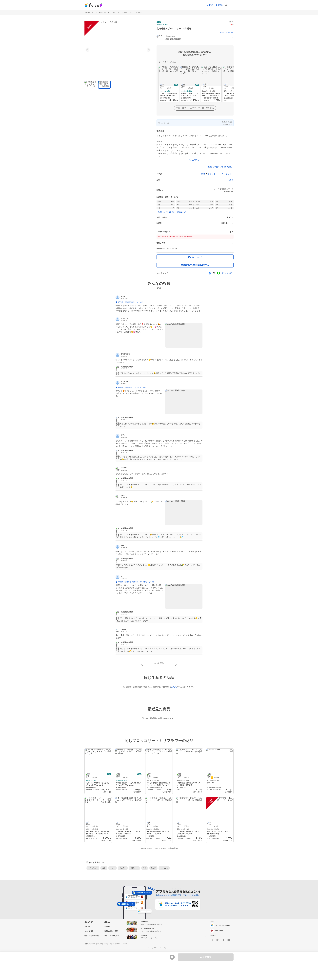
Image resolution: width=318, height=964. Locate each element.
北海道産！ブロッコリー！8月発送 (132, 12)
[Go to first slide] (148, 50)
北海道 (231, 180)
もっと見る (159, 663)
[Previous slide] (87, 50)
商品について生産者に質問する (195, 265)
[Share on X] (214, 273)
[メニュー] (232, 5)
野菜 (100, 12)
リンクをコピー (227, 273)
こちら (174, 687)
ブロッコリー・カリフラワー (112, 12)
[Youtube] (229, 940)
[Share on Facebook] (209, 273)
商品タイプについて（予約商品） (220, 167)
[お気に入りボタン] (176, 68)
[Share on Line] (218, 273)
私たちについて (195, 257)
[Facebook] (223, 940)
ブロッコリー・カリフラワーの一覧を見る (195, 108)
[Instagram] (218, 940)
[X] (212, 940)
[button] (195, 37)
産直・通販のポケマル (90, 12)
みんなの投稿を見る (227, 32)
